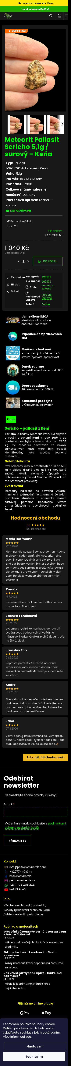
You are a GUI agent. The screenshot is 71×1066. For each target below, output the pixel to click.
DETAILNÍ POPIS (20, 211)
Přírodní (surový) (47, 296)
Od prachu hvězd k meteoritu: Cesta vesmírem (30, 954)
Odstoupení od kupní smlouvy (24, 914)
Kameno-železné (48, 287)
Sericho (46, 276)
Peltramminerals (20, 876)
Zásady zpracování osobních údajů (27, 910)
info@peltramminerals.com (27, 867)
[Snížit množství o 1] (18, 259)
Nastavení (35, 1046)
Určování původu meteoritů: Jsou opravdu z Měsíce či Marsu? (35, 933)
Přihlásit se (17, 841)
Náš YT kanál (17, 889)
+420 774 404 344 (22, 885)
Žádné (46, 304)
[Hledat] (51, 16)
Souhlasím (34, 1056)
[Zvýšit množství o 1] (28, 259)
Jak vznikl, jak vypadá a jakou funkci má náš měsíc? (33, 975)
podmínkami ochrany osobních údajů (35, 825)
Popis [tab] (11, 419)
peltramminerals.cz (22, 880)
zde (28, 1036)
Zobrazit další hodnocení (45, 757)
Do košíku (50, 261)
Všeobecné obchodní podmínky (25, 905)
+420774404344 (20, 872)
